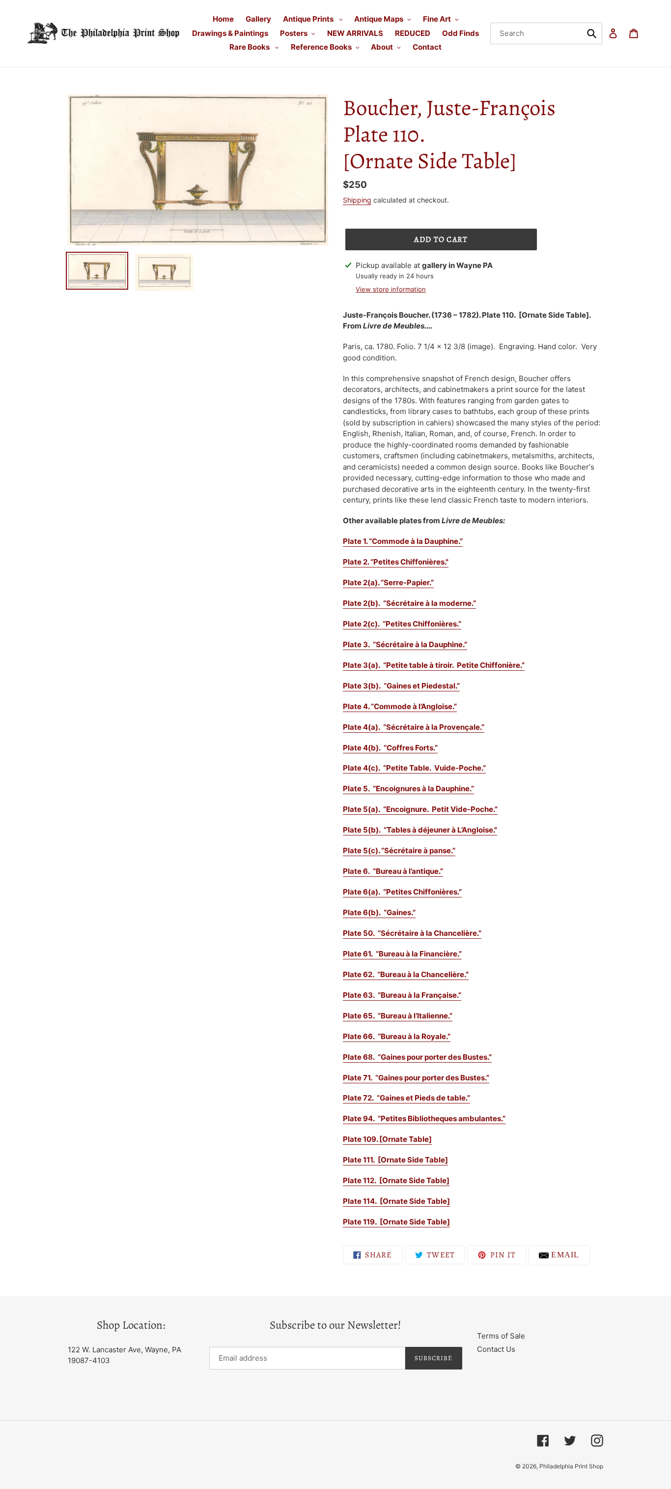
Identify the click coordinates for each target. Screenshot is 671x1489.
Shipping (357, 200)
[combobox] (546, 33)
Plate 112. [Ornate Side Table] (396, 1180)
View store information (391, 289)
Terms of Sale (501, 1335)
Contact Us (496, 1349)
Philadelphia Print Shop (571, 1466)
